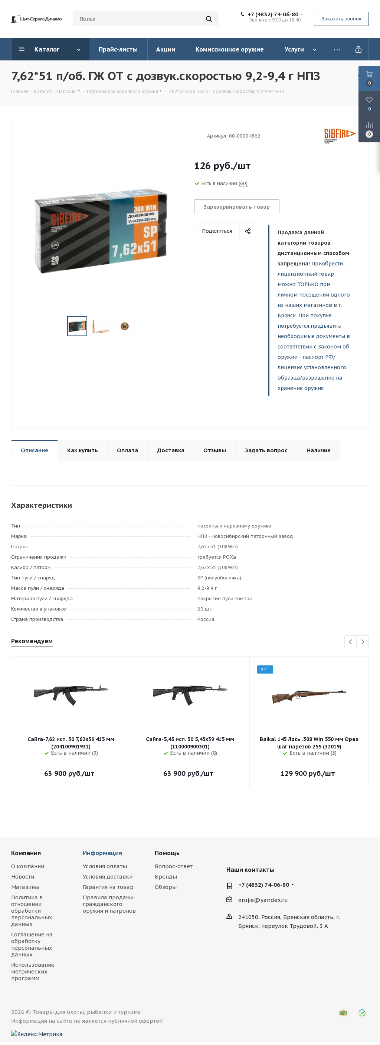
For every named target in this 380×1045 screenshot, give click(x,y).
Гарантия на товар (108, 886)
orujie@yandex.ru (263, 899)
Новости (22, 876)
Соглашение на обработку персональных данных (32, 944)
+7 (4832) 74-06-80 (273, 14)
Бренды (166, 876)
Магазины (25, 886)
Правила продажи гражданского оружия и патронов (109, 904)
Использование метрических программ (33, 971)
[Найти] (209, 18)
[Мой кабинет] (359, 49)
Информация (102, 853)
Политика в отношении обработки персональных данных (31, 910)
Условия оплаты (105, 866)
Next (363, 642)
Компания (26, 853)
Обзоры (166, 886)
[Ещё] (337, 49)
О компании (27, 866)
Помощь (167, 853)
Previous (351, 642)
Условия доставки (107, 876)
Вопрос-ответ (174, 866)
